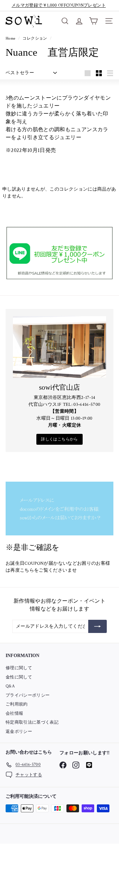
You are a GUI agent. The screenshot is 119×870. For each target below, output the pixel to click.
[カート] (93, 21)
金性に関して (19, 677)
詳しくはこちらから (59, 439)
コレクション (35, 38)
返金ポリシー (19, 732)
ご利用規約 (17, 704)
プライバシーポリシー (28, 695)
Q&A (10, 686)
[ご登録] (97, 626)
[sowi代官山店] (59, 347)
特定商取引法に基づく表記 (32, 722)
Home (11, 38)
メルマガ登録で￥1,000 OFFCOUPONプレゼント (59, 5)
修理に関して (19, 668)
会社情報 (14, 713)
